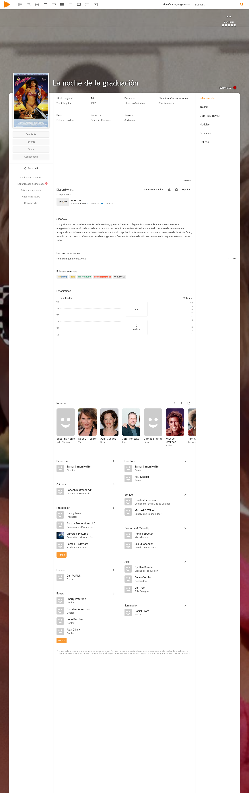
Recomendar (31, 203)
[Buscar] (242, 4)
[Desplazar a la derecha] (181, 403)
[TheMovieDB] (85, 279)
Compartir (33, 168)
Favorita (31, 141)
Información (207, 98)
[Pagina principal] (7, 6)
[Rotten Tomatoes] (103, 279)
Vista (31, 149)
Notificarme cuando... (31, 177)
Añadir (83, 258)
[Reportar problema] (169, 189)
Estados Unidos (65, 120)
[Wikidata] (120, 279)
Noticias (205, 124)
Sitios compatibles (153, 189)
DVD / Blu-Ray (210, 115)
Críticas (204, 142)
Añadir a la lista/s (31, 196)
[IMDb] (73, 279)
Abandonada (31, 156)
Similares (205, 133)
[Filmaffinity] (63, 279)
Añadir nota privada (31, 190)
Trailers (204, 107)
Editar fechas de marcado (32, 183)
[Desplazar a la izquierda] (174, 403)
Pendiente (31, 134)
